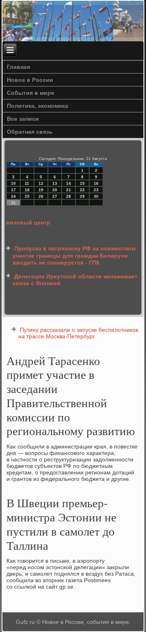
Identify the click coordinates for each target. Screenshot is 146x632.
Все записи (23, 118)
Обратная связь (30, 131)
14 (68, 183)
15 (82, 183)
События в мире (30, 93)
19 (41, 190)
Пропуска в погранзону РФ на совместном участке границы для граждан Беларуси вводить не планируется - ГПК (74, 255)
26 (41, 196)
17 (13, 190)
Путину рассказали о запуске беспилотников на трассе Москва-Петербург (78, 333)
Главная (18, 67)
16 (96, 183)
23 (96, 190)
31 (13, 203)
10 (13, 183)
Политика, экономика (37, 105)
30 (96, 196)
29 (82, 196)
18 (27, 190)
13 (54, 183)
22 (82, 190)
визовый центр (28, 222)
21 (68, 190)
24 (13, 196)
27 (54, 196)
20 (54, 190)
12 (41, 183)
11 (27, 183)
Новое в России (30, 80)
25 (27, 196)
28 (68, 196)
